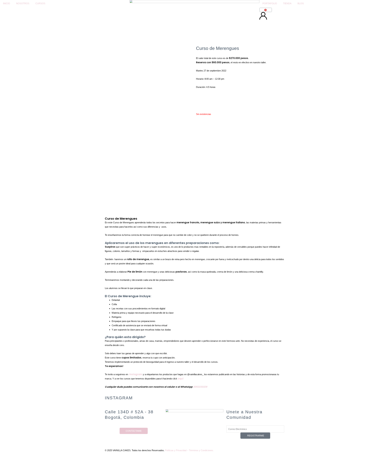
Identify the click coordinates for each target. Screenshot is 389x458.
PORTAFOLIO (269, 3)
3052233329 (200, 386)
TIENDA (287, 3)
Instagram (135, 374)
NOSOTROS (22, 3)
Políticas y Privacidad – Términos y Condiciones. (189, 450)
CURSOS (40, 3)
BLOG (301, 3)
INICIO (6, 3)
